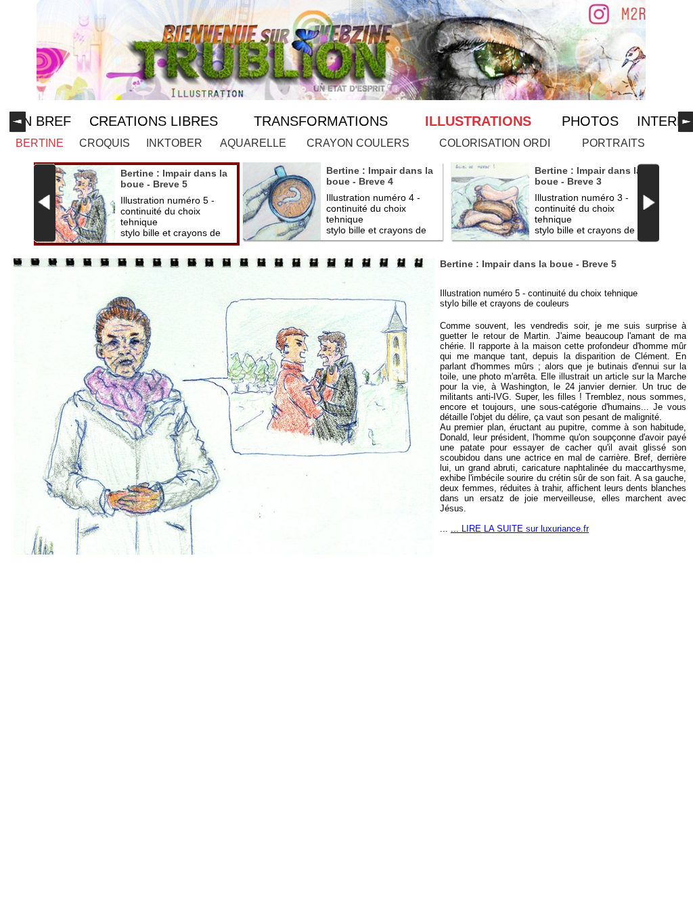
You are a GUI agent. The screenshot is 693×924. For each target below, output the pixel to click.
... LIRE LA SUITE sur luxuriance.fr (520, 529)
